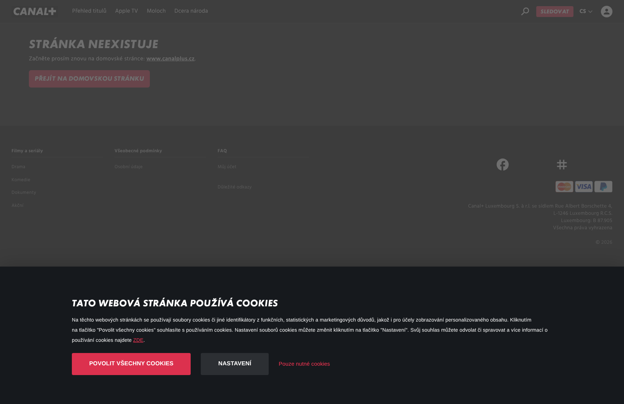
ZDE (138, 340)
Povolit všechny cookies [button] (131, 364)
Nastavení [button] (234, 364)
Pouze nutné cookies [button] (304, 364)
